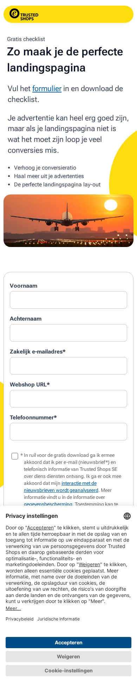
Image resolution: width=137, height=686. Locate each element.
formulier (46, 88)
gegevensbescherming (48, 504)
